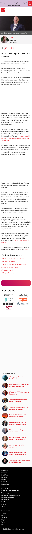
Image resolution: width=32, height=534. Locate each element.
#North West (5, 259)
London (3, 479)
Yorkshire (4, 473)
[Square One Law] (8, 304)
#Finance (4, 261)
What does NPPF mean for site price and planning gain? (19, 385)
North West (4, 475)
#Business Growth (7, 270)
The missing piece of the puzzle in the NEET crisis (19, 461)
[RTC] (8, 308)
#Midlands (4, 267)
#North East (14, 259)
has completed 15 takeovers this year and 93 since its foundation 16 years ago (15, 138)
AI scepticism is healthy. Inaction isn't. (17, 378)
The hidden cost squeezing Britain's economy (18, 400)
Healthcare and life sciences (10, 491)
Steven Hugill (12, 40)
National (4, 482)
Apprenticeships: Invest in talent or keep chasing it (17, 438)
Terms (3, 522)
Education (4, 488)
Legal (3, 520)
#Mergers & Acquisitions (9, 273)
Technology (5, 493)
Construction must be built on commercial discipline (18, 416)
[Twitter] (11, 48)
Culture (3, 504)
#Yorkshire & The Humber (9, 264)
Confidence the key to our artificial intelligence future (17, 453)
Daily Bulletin (5, 511)
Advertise (4, 517)
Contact (3, 513)
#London (22, 259)
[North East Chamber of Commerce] (23, 304)
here (26, 249)
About (3, 515)
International (5, 484)
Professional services (7, 497)
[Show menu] (29, 10)
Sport (3, 506)
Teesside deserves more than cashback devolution (18, 408)
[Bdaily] (3, 10)
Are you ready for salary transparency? (17, 446)
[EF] (8, 295)
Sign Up (30, 3)
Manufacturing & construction (10, 495)
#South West (13, 267)
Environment (5, 499)
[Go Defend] (23, 299)
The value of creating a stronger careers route (19, 431)
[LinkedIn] (6, 48)
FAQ (2, 524)
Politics (3, 502)
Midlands (4, 477)
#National (22, 264)
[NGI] (23, 295)
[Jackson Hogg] (8, 299)
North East (4, 470)
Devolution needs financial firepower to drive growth (17, 423)
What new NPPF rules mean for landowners (19, 393)
